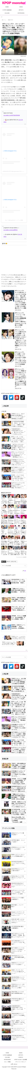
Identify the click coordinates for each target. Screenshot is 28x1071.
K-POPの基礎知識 (7, 1055)
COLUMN (7, 1057)
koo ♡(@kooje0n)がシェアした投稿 (14, 220)
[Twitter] (11, 397)
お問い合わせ (14, 1064)
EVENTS (21, 1057)
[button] (25, 565)
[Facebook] (5, 397)
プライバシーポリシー (20, 1061)
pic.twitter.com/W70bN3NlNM (12, 115)
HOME (7, 1052)
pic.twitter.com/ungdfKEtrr (11, 230)
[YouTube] (16, 397)
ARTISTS (20, 1055)
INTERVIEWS (7, 1059)
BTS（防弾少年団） (13, 561)
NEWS (4, 561)
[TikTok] (22, 397)
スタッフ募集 (7, 1061)
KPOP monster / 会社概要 (20, 1059)
